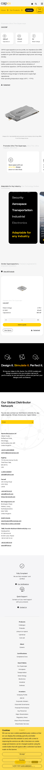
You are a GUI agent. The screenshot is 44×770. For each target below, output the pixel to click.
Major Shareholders (22, 714)
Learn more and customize (22, 766)
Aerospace (22, 669)
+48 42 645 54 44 (6, 542)
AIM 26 (22, 698)
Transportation (22, 672)
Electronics (22, 679)
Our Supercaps (22, 666)
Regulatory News (22, 717)
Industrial (22, 682)
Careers (22, 647)
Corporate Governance (22, 704)
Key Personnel (22, 711)
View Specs (7, 330)
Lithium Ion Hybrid (22, 631)
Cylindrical (22, 635)
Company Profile (22, 695)
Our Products (15, 10)
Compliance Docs (22, 657)
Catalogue (22, 625)
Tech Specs (40, 10)
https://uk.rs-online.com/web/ (10, 524)
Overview (29, 10)
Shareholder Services (22, 724)
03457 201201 (5, 518)
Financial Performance (22, 708)
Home (3, 10)
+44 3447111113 (6, 491)
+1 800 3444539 (6, 472)
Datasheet (6, 85)
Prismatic (22, 628)
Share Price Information (22, 720)
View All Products (8, 271)
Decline (22, 760)
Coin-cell (22, 638)
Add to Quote (22, 325)
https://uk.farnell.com (8, 497)
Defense (22, 685)
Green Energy (22, 676)
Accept (22, 754)
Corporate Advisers (22, 701)
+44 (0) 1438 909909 (7, 450)
